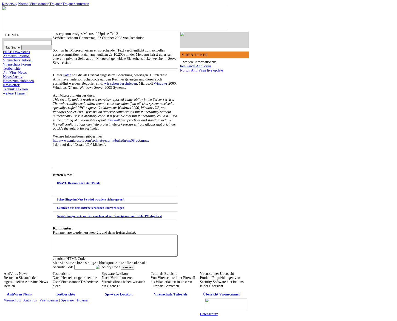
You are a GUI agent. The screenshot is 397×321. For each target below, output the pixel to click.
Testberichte (11, 68)
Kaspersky (9, 4)
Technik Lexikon (15, 89)
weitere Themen (14, 93)
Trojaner (55, 4)
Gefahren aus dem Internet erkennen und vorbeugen (90, 207)
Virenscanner (38, 4)
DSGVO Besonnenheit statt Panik (78, 183)
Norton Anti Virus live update (201, 70)
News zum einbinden (18, 81)
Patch (67, 75)
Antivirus (30, 300)
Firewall (114, 120)
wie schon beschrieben (120, 83)
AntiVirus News (15, 73)
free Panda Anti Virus (195, 66)
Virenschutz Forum (17, 64)
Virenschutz (12, 300)
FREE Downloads (16, 52)
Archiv (12, 77)
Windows (160, 83)
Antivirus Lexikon (16, 56)
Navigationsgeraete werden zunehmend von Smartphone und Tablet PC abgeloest (109, 216)
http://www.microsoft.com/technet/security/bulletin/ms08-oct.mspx (101, 140)
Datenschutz (209, 314)
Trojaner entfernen (75, 4)
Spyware (67, 300)
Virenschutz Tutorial (17, 60)
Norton (23, 4)
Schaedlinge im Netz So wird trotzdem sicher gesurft (90, 199)
